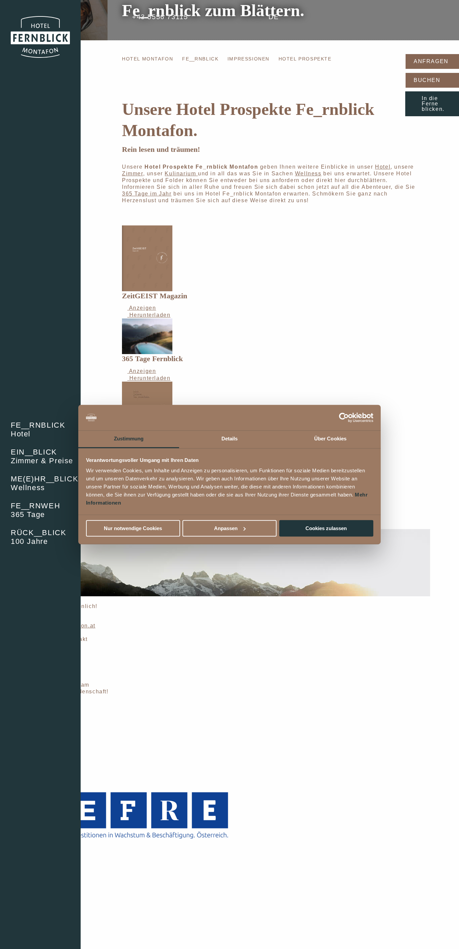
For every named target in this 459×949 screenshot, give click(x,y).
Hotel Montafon (147, 58)
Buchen (427, 80)
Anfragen (431, 61)
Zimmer (132, 173)
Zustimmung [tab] (129, 439)
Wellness (308, 173)
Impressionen (248, 58)
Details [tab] (229, 439)
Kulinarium (181, 173)
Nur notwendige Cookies (133, 528)
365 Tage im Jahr (147, 194)
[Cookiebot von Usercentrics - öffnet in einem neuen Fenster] (344, 418)
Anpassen (226, 528)
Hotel (382, 167)
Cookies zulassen (326, 528)
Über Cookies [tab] (330, 439)
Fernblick (200, 58)
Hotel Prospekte (305, 58)
